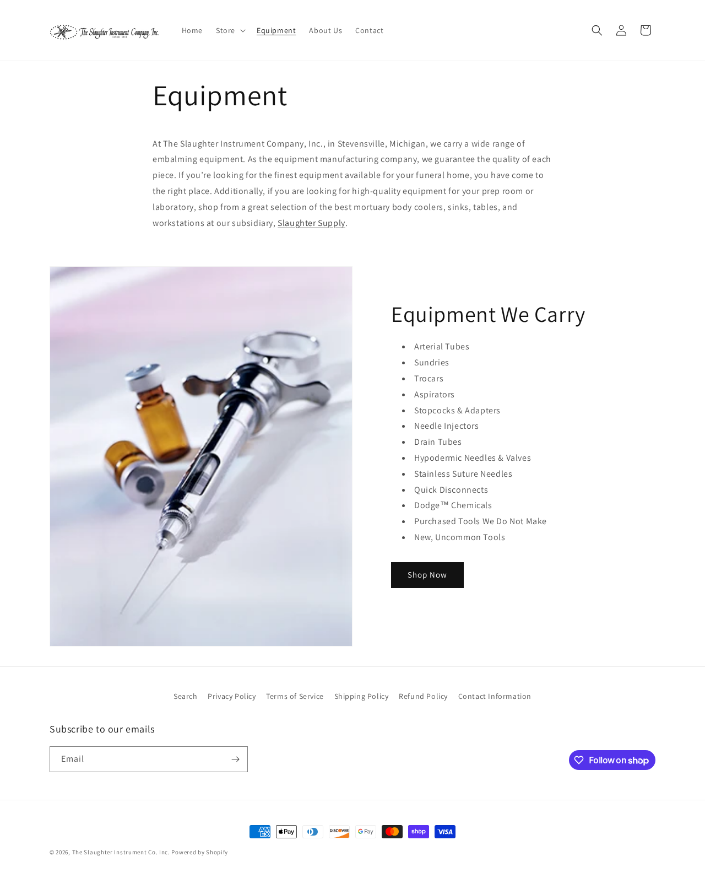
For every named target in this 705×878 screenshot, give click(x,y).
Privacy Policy (232, 696)
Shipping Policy (361, 696)
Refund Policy (423, 696)
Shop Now (427, 574)
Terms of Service (295, 696)
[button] (229, 30)
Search (185, 696)
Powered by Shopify (199, 852)
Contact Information (495, 696)
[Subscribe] (235, 759)
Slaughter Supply (311, 223)
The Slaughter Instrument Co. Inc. (121, 852)
